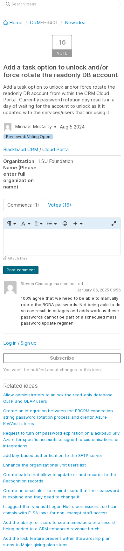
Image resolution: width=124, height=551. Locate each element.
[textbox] (62, 242)
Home (16, 22)
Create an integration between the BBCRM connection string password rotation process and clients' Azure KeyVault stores (58, 417)
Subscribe (62, 358)
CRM (35, 22)
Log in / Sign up (20, 343)
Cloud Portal (56, 149)
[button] (11, 223)
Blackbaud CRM (20, 149)
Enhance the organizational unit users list (44, 464)
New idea (75, 22)
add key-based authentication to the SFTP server (52, 455)
